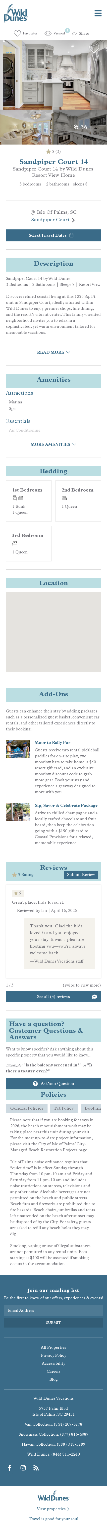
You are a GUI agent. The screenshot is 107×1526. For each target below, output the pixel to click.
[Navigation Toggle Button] (98, 13)
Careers (53, 1371)
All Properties (53, 1347)
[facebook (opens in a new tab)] (10, 1468)
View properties (51, 1509)
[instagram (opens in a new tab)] (23, 1468)
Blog (53, 1379)
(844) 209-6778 (68, 1424)
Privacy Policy (53, 1355)
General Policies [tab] (26, 1108)
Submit (53, 1323)
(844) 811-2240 (65, 1454)
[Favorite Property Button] (94, 49)
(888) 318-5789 (71, 1444)
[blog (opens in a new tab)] (36, 1468)
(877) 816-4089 (74, 1434)
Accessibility (53, 1363)
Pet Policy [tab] (64, 1108)
